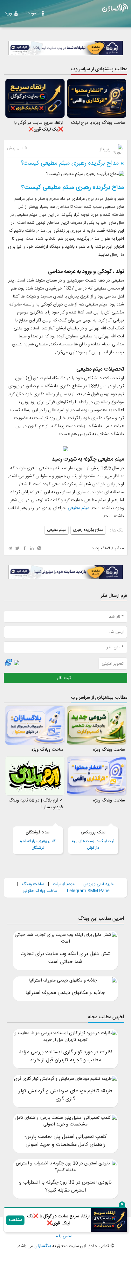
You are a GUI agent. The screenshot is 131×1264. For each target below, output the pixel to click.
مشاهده (15, 1220)
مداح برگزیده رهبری (88, 530)
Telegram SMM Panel (88, 890)
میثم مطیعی (78, 508)
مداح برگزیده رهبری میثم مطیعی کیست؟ (70, 163)
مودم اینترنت (64, 884)
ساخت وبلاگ (33, 884)
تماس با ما (63, 1236)
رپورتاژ (106, 149)
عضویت (32, 13)
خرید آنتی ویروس (98, 884)
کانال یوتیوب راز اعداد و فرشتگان (37, 840)
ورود (8, 13)
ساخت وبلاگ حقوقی (40, 890)
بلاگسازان (42, 1246)
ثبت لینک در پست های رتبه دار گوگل (93, 840)
